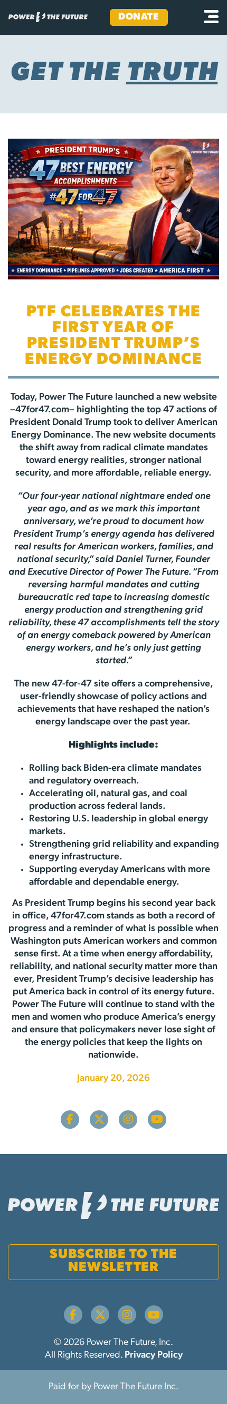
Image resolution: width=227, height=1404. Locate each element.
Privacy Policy (154, 1355)
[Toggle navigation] (211, 17)
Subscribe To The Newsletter (113, 1261)
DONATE (138, 17)
